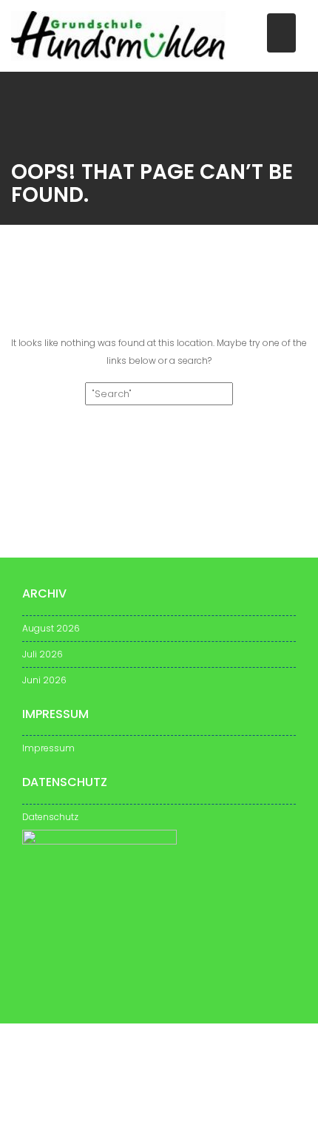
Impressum (48, 748)
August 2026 (51, 628)
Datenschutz (50, 816)
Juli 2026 (42, 654)
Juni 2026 (44, 680)
